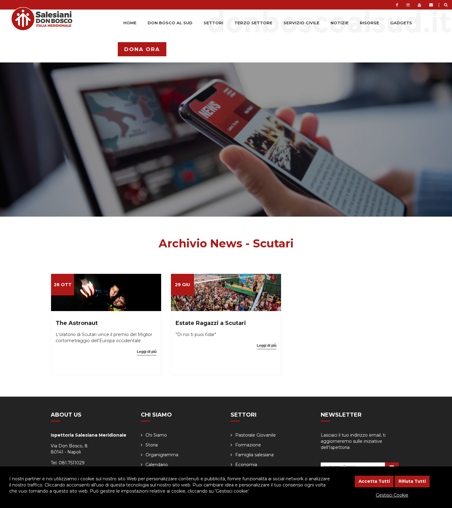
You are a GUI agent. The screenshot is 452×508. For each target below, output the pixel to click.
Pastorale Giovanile (255, 435)
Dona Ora (142, 49)
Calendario (156, 464)
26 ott (63, 284)
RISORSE (369, 22)
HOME (130, 22)
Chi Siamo (156, 435)
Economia (246, 464)
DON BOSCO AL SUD (170, 22)
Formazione (248, 445)
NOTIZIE (340, 22)
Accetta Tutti (374, 481)
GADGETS (401, 22)
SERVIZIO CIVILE (301, 22)
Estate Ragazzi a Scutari (211, 323)
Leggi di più (147, 352)
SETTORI (213, 22)
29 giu (182, 284)
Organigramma (161, 455)
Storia (151, 445)
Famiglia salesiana (254, 455)
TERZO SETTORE (253, 22)
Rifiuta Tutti (412, 481)
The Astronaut (77, 323)
